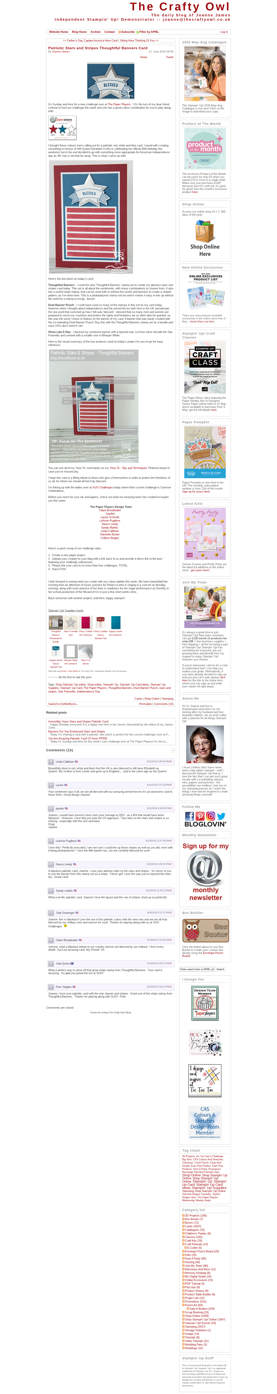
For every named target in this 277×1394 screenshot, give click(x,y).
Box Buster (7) (194, 1219)
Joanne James (61, 51)
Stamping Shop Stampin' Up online (204, 1191)
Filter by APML (149, 31)
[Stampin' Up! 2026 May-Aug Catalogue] (205, 100)
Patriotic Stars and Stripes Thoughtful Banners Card (98, 48)
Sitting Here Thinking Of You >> (139, 40)
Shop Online (151, 698)
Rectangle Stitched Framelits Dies (201, 1172)
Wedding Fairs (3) (196, 1344)
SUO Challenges (102, 487)
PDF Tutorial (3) (194, 1283)
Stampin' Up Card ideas (134, 684)
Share (143, 57)
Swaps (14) (192, 1333)
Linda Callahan (110, 531)
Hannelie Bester (110, 534)
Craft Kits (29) (193, 1240)
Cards (138, 698)
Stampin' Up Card (71, 687)
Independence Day (88, 691)
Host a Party (200, 1169)
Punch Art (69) (194, 1305)
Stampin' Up (110, 684)
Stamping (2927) (195, 1326)
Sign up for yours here (195, 491)
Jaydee (110, 513)
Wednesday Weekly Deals (196, 1200)
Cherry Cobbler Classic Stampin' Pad (100, 634)
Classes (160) (193, 1237)
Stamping (167, 698)
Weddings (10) (194, 1348)
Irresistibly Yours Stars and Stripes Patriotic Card (78, 721)
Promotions (214, 1169)
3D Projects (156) (196, 1215)
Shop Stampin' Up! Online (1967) (205, 1319)
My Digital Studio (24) (198, 1276)
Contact (109, 31)
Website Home (58, 31)
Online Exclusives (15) (199, 1280)
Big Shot (187, 1159)
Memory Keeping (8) (197, 1272)
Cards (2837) (193, 1226)
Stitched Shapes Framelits (196, 1194)
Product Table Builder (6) (200, 1294)
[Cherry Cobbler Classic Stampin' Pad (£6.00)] (100, 617)
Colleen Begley (110, 537)
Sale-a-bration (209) (202, 1308)
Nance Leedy (110, 524)
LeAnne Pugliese (109, 520)
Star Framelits (66, 691)
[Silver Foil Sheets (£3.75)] (86, 646)
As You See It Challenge (209, 1156)
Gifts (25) (191, 1254)
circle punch (202, 1162)
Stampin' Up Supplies (209, 1188)
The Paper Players (119, 104)
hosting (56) (192, 1262)
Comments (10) (163, 703)
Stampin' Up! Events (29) (200, 1323)
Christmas (187, 1162)
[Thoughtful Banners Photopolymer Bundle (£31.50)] (56, 617)
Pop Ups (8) (192, 1287)
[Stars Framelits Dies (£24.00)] (71, 617)
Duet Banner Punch (146, 687)
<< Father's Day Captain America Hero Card (90, 40)
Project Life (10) (194, 1297)
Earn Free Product (201, 1165)
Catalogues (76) (195, 1229)
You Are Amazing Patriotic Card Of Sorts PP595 (77, 738)
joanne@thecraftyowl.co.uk (197, 19)
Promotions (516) (195, 1301)
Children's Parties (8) (198, 1233)
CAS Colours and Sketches (208, 1159)
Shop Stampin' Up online (71, 684)
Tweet (169, 57)
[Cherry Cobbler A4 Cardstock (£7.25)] (86, 617)
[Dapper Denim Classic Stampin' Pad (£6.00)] (56, 646)
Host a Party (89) (195, 1258)
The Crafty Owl (180, 6)
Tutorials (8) (192, 1337)
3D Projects (188, 1156)
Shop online (94, 684)
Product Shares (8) (196, 1290)
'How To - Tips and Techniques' (129, 468)
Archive (95, 31)
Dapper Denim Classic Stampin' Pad (56, 663)
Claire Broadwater (110, 510)
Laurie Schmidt (110, 517)
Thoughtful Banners (120, 687)
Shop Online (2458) (197, 1315)
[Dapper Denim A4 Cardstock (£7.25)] (115, 617)
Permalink (145, 703)
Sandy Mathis (110, 527)
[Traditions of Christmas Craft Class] (205, 392)
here (195, 192)
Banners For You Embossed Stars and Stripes (76, 731)
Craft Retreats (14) (196, 1244)
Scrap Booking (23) (197, 1312)
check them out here (202, 321)
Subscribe (128, 31)
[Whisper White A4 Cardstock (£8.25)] (71, 646)
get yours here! (200, 570)
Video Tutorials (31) (197, 1341)
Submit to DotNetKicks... (63, 703)
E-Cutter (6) (194, 1247)
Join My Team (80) (196, 1265)
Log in (224, 31)
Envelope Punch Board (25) (202, 1251)
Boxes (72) (192, 1222)
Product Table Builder (69, 671)
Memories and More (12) (200, 1269)
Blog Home (79, 31)
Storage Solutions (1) (198, 1330)
